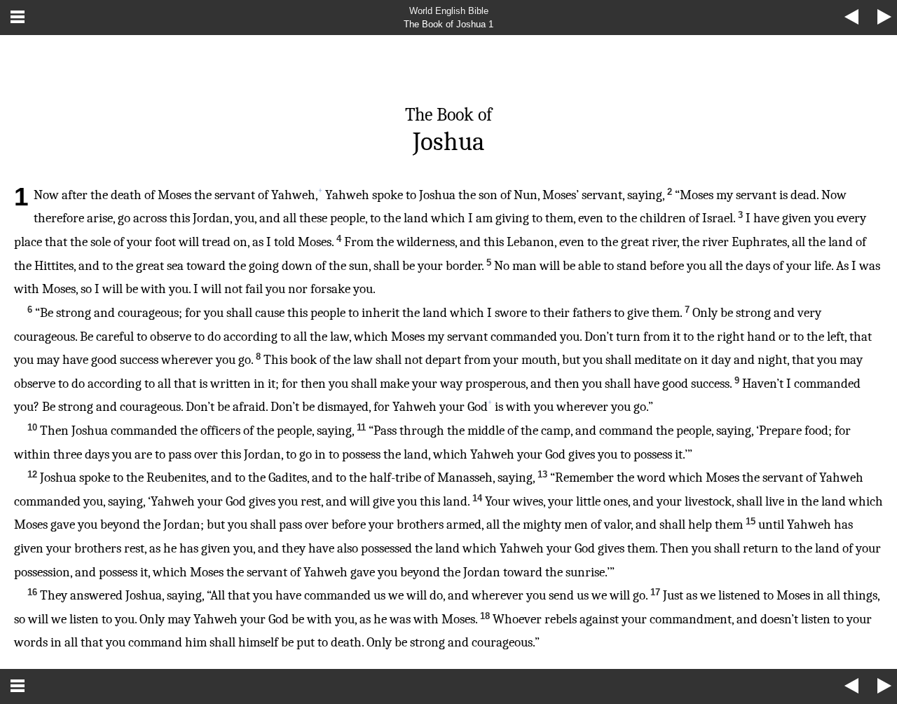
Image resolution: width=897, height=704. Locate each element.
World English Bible (448, 11)
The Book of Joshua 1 (448, 24)
